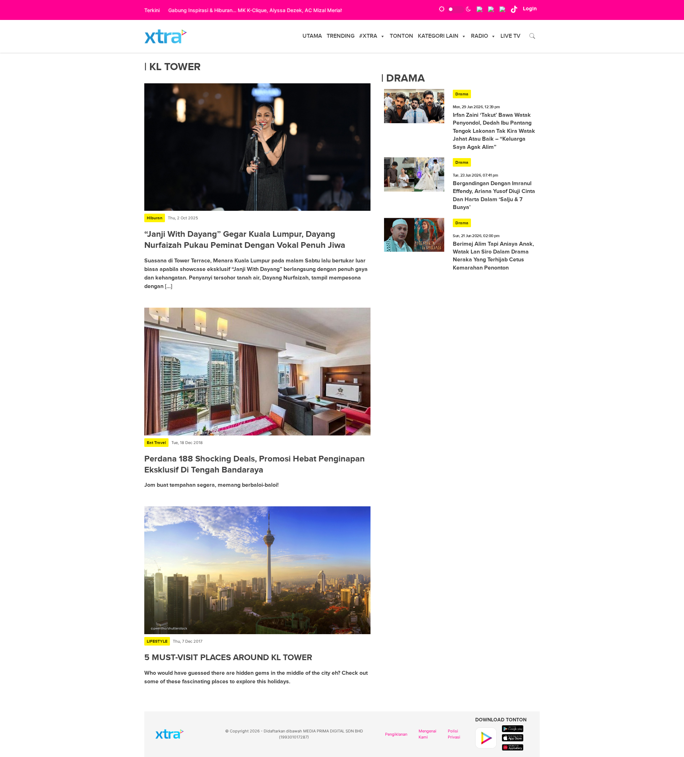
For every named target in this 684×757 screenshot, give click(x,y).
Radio (479, 36)
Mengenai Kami (427, 734)
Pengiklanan (396, 734)
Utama (312, 36)
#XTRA (368, 36)
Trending (340, 36)
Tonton (401, 36)
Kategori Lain (438, 36)
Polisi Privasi (454, 734)
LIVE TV (510, 36)
